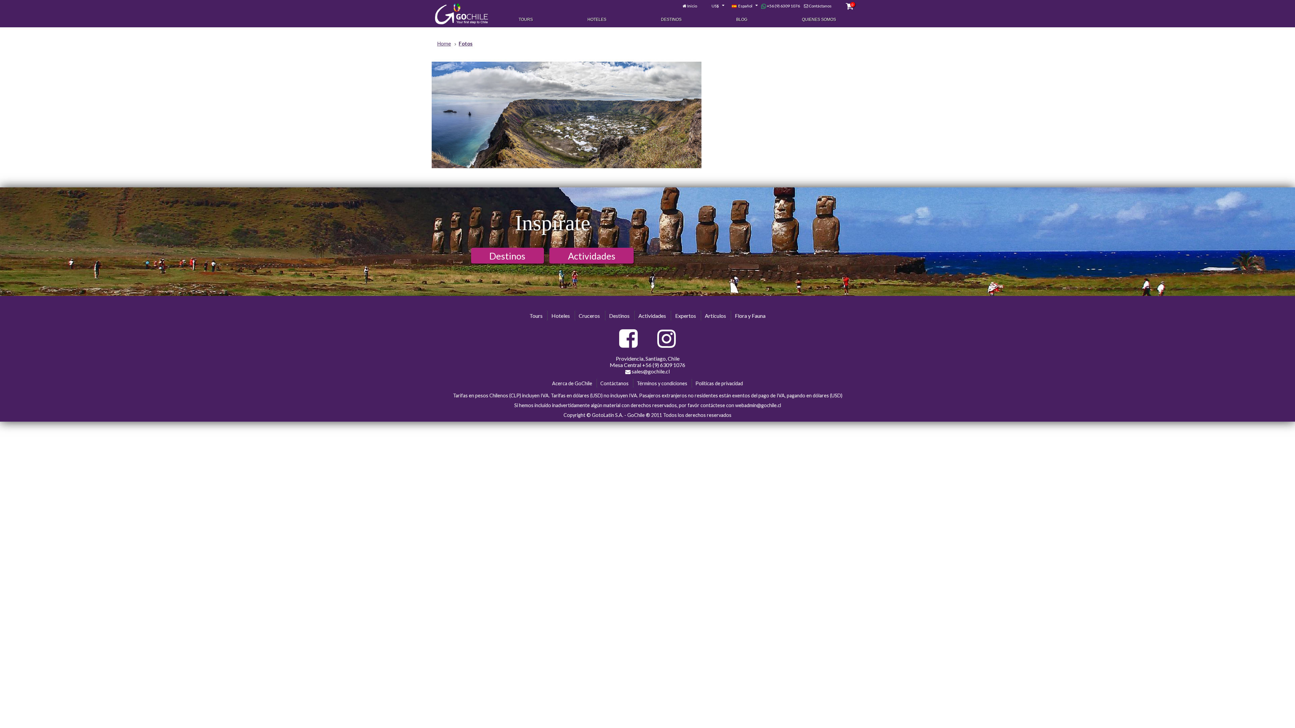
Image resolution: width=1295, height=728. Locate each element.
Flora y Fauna (750, 315)
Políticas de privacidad (719, 383)
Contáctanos (820, 5)
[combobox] (714, 6)
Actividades (591, 256)
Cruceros (589, 315)
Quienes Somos (819, 19)
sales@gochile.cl (650, 371)
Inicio (692, 5)
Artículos (715, 315)
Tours (526, 19)
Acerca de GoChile (572, 383)
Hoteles (596, 19)
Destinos (671, 19)
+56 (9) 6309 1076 (783, 5)
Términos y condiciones (662, 383)
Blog (741, 19)
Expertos (685, 315)
